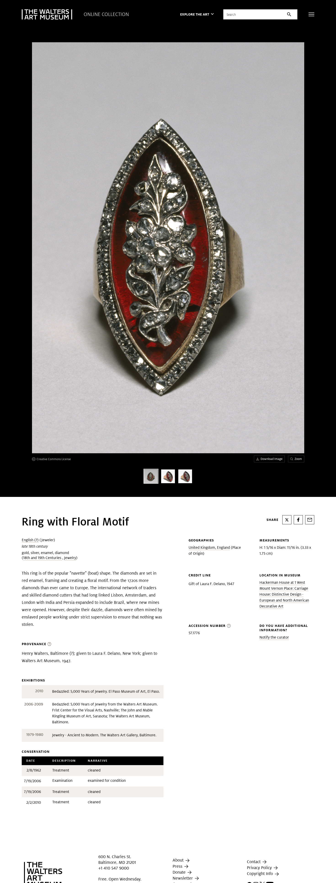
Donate (180, 872)
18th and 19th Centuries (42, 557)
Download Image (272, 459)
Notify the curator (274, 637)
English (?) (30, 540)
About (179, 860)
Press (178, 866)
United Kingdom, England (209, 547)
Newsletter (183, 878)
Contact (254, 861)
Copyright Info (260, 873)
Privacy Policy (260, 867)
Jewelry (70, 557)
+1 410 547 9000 (113, 868)
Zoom (298, 459)
